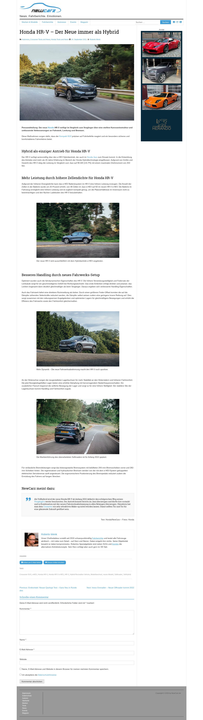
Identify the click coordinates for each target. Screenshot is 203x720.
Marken (25, 703)
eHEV (34, 574)
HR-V (67, 574)
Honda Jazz (92, 157)
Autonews (61, 22)
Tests (24, 706)
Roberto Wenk (95, 39)
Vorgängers (39, 501)
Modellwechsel (96, 574)
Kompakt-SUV (65, 136)
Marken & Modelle (30, 22)
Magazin (84, 22)
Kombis (115, 544)
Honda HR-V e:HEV (56, 574)
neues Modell (108, 574)
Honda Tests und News (59, 39)
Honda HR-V (43, 574)
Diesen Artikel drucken (55, 562)
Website (23, 659)
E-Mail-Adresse (27, 649)
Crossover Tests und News (40, 39)
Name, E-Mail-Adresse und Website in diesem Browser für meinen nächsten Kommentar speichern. (65, 669)
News (24, 708)
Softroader (118, 574)
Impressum (26, 693)
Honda (51, 127)
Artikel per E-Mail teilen (32, 562)
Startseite (25, 701)
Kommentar (25, 609)
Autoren (25, 698)
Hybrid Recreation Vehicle (80, 574)
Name (23, 640)
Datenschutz (27, 696)
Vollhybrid (127, 574)
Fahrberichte (47, 22)
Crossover (47, 506)
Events (73, 22)
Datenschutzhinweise (47, 675)
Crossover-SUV (25, 574)
